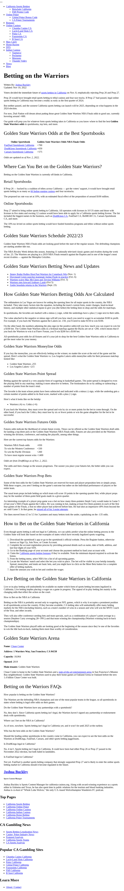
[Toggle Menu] (1, 2)
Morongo (16, 58)
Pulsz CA (16, 33)
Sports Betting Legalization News (22, 831)
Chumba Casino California (19, 856)
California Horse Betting (17, 815)
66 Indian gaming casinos (43, 191)
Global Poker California (17, 865)
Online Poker (12, 14)
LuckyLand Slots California (19, 859)
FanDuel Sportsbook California (19, 145)
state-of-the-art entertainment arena (75, 672)
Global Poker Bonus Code (24, 17)
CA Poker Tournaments (23, 20)
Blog (8, 66)
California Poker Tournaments (20, 817)
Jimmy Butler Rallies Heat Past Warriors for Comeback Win (38, 274)
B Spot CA (17, 39)
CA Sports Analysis (15, 842)
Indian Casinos (13, 50)
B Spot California (14, 873)
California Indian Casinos (18, 812)
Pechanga (16, 55)
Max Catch (11, 42)
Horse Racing (12, 44)
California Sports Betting (18, 6)
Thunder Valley (19, 61)
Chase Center (17, 646)
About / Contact (13, 887)
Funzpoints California (16, 867)
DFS (8, 47)
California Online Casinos (18, 809)
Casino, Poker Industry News (20, 834)
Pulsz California (13, 862)
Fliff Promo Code (20, 12)
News (9, 63)
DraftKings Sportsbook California (20, 148)
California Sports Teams (17, 840)
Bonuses (10, 22)
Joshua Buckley (23, 85)
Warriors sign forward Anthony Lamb (28, 282)
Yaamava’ (17, 52)
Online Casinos (13, 25)
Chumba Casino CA (22, 28)
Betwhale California (21, 9)
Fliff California (13, 870)
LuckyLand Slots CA (22, 31)
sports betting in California (53, 92)
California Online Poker (17, 807)
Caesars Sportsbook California (18, 152)
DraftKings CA (60, 216)
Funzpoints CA (19, 36)
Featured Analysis (14, 837)
